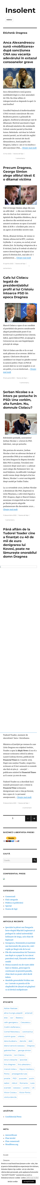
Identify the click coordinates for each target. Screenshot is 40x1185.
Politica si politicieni (14, 903)
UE (33, 1088)
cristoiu (21, 1036)
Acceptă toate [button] (29, 1182)
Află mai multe (32, 1178)
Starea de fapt (18, 154)
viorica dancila (10, 1097)
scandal (7, 1088)
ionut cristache (10, 1060)
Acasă (5, 1155)
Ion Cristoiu (19, 1055)
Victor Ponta (24, 1092)
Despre (6, 1160)
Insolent (20, 10)
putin (31, 1078)
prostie (7, 1078)
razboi (6, 1083)
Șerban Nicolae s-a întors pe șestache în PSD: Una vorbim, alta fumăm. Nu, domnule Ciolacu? (20, 399)
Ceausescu (25, 1022)
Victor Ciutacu (10, 1092)
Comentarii (10, 896)
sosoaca (16, 1088)
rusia (32, 1083)
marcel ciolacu (10, 1069)
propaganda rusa (19, 1074)
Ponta (6, 1074)
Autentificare (11, 1135)
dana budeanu (10, 1041)
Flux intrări (10, 1138)
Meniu (9, 20)
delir (30, 1041)
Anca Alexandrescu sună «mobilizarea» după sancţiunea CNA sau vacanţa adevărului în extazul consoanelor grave (20, 52)
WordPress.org (11, 1144)
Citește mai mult (29, 148)
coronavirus (27, 1032)
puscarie (23, 1078)
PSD (15, 1078)
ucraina (26, 1088)
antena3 (28, 1013)
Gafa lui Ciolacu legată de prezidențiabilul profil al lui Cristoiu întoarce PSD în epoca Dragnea (18, 287)
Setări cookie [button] (13, 1182)
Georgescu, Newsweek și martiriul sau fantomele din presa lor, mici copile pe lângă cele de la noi (20, 946)
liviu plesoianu (24, 1064)
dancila (23, 1041)
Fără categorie (11, 900)
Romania (24, 1083)
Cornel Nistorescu (12, 1032)
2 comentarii (27, 808)
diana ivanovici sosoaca (14, 1046)
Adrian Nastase (10, 1008)
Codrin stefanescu (12, 1027)
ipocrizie (23, 1060)
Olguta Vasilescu (26, 1069)
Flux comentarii (12, 1141)
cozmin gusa (9, 1036)
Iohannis (8, 1055)
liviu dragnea (9, 1064)
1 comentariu (20, 158)
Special (8, 906)
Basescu (19, 1018)
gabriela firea (9, 1050)
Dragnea (31, 1046)
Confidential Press (13, 1117)
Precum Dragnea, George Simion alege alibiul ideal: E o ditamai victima (19, 173)
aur (11, 1018)
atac (6, 1018)
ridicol (14, 1083)
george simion (24, 1050)
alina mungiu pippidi (13, 1013)
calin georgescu (11, 1022)
